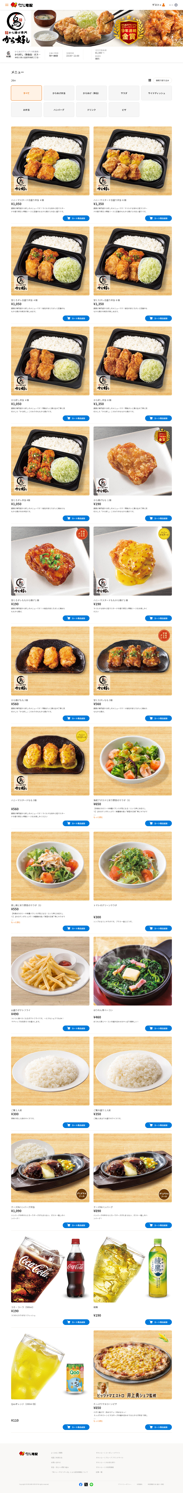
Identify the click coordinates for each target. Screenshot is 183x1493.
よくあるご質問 (56, 1453)
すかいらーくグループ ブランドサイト (110, 1457)
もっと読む (98, 817)
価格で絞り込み (162, 80)
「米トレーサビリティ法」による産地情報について (69, 1472)
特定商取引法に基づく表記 (156, 1484)
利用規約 (139, 1484)
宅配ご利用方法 (56, 1457)
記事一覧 (99, 1472)
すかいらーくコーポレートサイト (108, 1453)
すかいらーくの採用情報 (105, 1467)
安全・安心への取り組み (60, 1467)
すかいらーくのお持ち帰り (105, 1462)
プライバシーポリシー (124, 1484)
